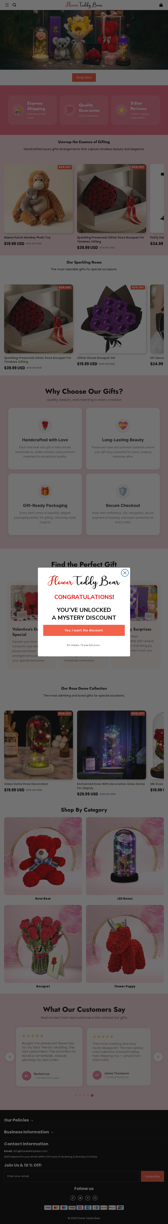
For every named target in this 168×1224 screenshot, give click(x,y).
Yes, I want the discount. (84, 630)
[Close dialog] (124, 572)
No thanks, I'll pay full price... (84, 645)
